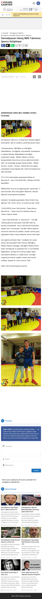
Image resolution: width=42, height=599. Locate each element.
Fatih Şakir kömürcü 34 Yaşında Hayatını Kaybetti (31, 573)
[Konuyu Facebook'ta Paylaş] (3, 45)
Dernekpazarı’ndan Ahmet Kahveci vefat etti (10, 540)
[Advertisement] (21, 23)
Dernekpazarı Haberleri (16, 33)
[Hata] (25, 45)
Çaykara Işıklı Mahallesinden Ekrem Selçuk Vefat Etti (26, 15)
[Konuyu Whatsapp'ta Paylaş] (12, 45)
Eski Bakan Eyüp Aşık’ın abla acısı (9, 573)
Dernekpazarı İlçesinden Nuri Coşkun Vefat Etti (9, 508)
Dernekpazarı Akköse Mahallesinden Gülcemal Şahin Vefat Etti (30, 509)
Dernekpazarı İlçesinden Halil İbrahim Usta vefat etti (30, 541)
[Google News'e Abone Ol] (18, 45)
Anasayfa (5, 33)
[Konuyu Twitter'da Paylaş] (8, 45)
